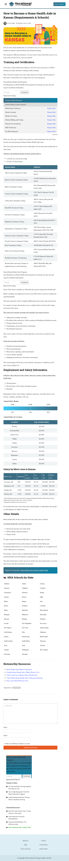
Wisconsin (7, 654)
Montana (24, 619)
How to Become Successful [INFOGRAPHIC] (16, 818)
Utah (23, 645)
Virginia (6, 650)
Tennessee (43, 641)
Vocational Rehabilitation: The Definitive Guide (17, 823)
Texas (5, 645)
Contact (43, 841)
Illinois (6, 601)
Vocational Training (34, 858)
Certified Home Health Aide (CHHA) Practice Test (22, 672)
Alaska (24, 584)
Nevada (6, 623)
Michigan (6, 614)
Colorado (42, 588)
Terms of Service (25, 849)
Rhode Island (44, 636)
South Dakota (26, 641)
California (25, 588)
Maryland (24, 610)
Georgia (6, 597)
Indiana (24, 601)
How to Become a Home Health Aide (34, 570)
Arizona (42, 584)
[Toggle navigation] (6, 4)
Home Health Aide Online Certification (19, 669)
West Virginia (44, 650)
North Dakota (8, 632)
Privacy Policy (44, 845)
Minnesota (25, 614)
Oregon (6, 636)
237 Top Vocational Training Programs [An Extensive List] (19, 788)
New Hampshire (26, 623)
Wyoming (24, 654)
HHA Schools (16, 688)
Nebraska (42, 619)
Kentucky (25, 606)
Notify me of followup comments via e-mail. (17, 743)
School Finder (43, 849)
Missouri (6, 619)
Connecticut (7, 592)
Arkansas (6, 588)
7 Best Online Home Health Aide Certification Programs (24, 678)
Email (6, 735)
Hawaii (24, 597)
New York (25, 628)
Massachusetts (44, 610)
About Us (25, 841)
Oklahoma (43, 632)
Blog (25, 845)
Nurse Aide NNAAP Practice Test (17, 681)
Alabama (6, 584)
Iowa (41, 601)
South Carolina (8, 641)
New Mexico (7, 628)
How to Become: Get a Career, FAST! (19, 827)
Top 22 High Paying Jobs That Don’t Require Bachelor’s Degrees (18, 793)
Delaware (24, 592)
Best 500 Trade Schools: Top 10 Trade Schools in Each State (19, 812)
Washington (25, 650)
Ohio (23, 632)
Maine (6, 610)
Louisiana (43, 606)
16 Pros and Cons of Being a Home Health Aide (21, 675)
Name (6, 727)
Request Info (51, 108)
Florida (42, 592)
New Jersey (43, 623)
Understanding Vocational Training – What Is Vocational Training (19, 798)
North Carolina (44, 628)
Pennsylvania (26, 636)
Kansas (6, 606)
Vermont (42, 645)
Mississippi (43, 614)
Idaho (41, 597)
